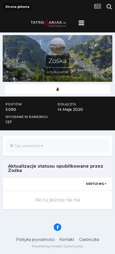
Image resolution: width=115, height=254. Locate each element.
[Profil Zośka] (57, 89)
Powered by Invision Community (57, 246)
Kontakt (66, 239)
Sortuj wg (95, 184)
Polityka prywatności (35, 239)
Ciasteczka (89, 239)
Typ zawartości (27, 145)
